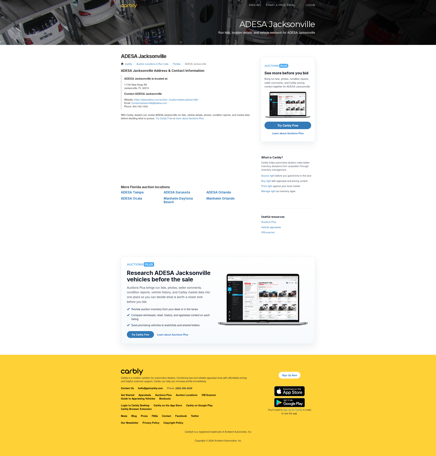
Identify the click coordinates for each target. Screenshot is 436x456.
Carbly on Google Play (199, 405)
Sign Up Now (289, 375)
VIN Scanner (208, 395)
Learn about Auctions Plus (288, 133)
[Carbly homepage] (129, 5)
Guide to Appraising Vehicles (138, 398)
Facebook (181, 416)
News (124, 416)
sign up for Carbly (292, 409)
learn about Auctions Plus (190, 118)
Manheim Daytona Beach (178, 200)
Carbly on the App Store (168, 405)
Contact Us (127, 388)
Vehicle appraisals (271, 227)
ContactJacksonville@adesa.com (149, 103)
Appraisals (144, 395)
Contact (166, 416)
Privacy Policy (151, 422)
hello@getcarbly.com (150, 388)
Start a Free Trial (280, 5)
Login (310, 5)
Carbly (128, 64)
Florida (176, 64)
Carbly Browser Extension (136, 409)
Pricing (255, 5)
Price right (266, 186)
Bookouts (165, 398)
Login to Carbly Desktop (135, 405)
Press (144, 416)
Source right (268, 175)
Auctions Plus (268, 222)
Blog (134, 416)
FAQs (155, 416)
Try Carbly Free (164, 118)
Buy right (266, 181)
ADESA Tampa (132, 192)
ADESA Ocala (131, 198)
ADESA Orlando (218, 192)
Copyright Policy (173, 422)
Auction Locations (186, 395)
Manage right (268, 191)
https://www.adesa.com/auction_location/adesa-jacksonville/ (166, 99)
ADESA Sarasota (177, 192)
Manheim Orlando (220, 198)
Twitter (195, 416)
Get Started (127, 395)
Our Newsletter (129, 422)
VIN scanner (268, 232)
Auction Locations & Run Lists (152, 64)
